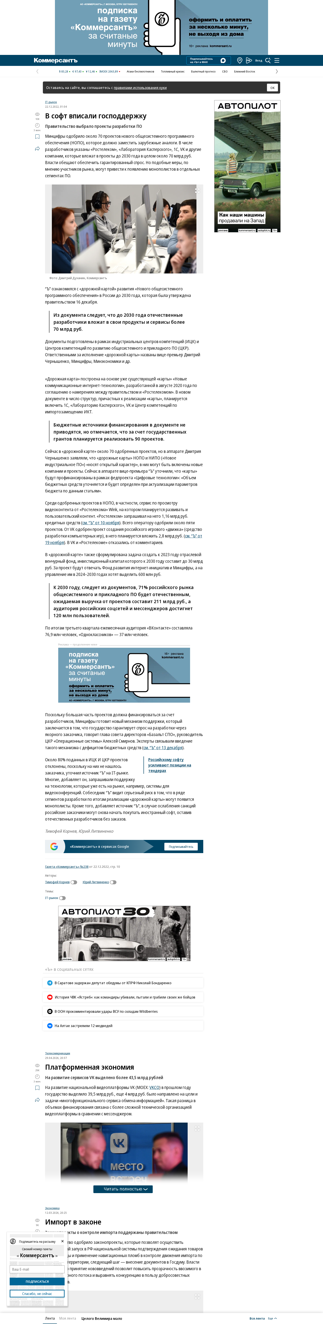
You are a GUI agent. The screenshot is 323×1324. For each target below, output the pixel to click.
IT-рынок (51, 102)
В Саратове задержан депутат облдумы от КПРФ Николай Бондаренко (113, 982)
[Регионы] (240, 60)
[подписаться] (75, 882)
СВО (225, 71)
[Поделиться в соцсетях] (37, 148)
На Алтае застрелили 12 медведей (84, 1025)
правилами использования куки (140, 87)
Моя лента (67, 1318)
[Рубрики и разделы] (277, 60)
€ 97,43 (77, 71)
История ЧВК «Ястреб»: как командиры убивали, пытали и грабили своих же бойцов (125, 997)
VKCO (154, 1139)
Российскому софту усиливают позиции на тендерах (169, 765)
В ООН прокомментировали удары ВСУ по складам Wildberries (106, 1011)
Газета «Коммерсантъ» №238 (67, 866)
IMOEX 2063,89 (108, 71)
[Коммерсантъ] (56, 60)
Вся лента (257, 1318)
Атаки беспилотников (140, 71)
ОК (272, 87)
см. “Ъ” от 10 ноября (100, 523)
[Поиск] (268, 60)
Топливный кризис (173, 71)
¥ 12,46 (90, 71)
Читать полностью (123, 1240)
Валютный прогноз (203, 71)
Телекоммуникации (57, 1105)
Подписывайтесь (181, 846)
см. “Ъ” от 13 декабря (162, 748)
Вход (258, 60)
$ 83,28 (63, 71)
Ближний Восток (244, 71)
